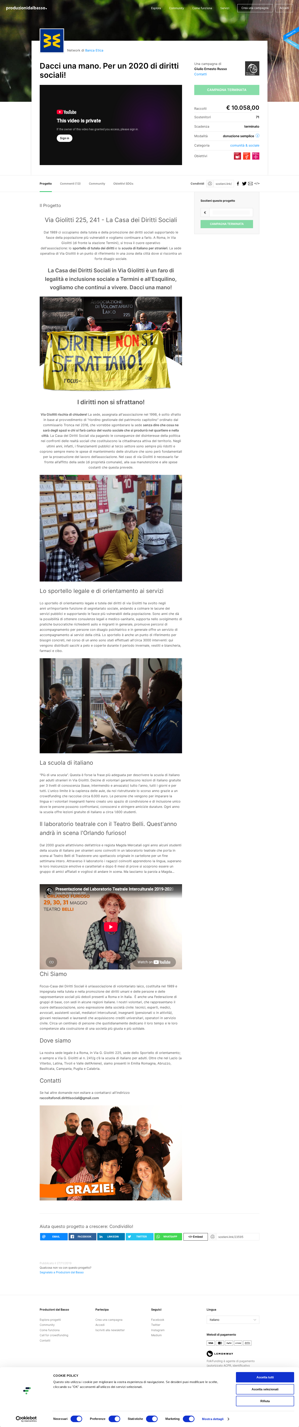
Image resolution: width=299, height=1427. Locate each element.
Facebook (157, 1319)
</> (256, 183)
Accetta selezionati (265, 1389)
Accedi (284, 8)
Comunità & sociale (244, 145)
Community (176, 8)
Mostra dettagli (213, 1419)
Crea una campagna (254, 8)
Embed (195, 1236)
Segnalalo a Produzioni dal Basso (62, 1272)
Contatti (200, 74)
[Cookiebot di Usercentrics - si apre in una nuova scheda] (26, 1419)
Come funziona (202, 8)
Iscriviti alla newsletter (110, 1330)
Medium (156, 1335)
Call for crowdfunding (54, 1335)
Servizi (224, 8)
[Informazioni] (257, 135)
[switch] (114, 1419)
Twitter (155, 1324)
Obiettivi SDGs (123, 183)
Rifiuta (265, 1401)
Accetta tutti (265, 1377)
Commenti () (70, 183)
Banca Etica (94, 50)
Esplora (156, 8)
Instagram (158, 1330)
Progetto (46, 183)
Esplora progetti (50, 1319)
